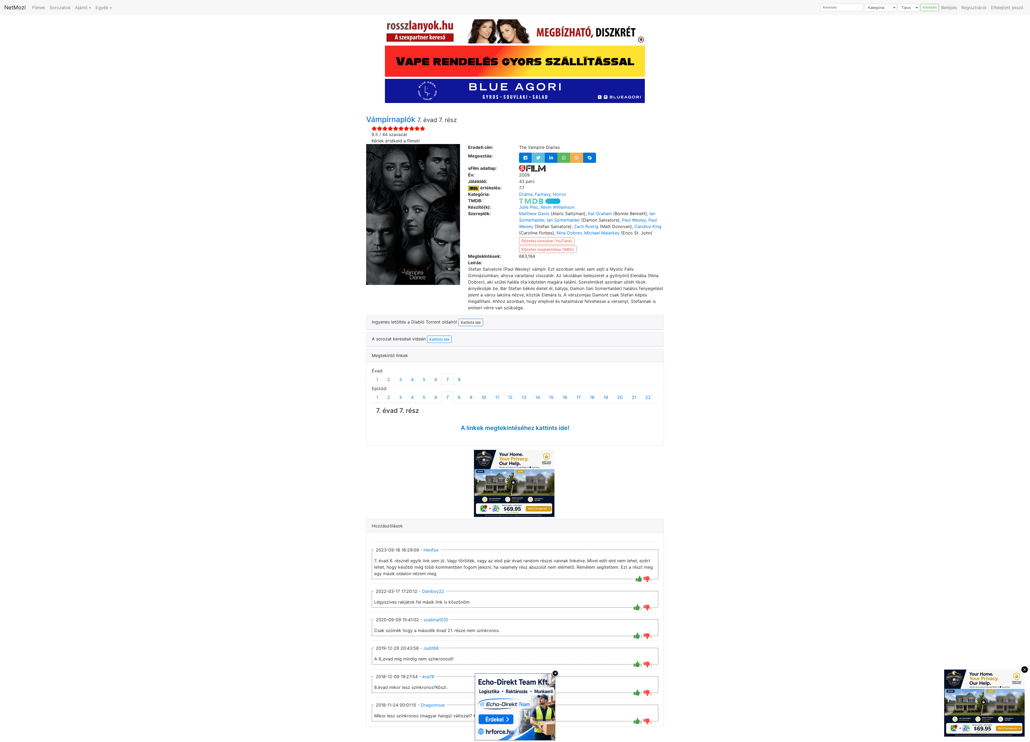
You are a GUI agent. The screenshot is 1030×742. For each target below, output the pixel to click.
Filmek (38, 7)
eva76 (428, 676)
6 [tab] (436, 379)
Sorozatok (60, 7)
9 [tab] (471, 397)
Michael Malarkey (602, 233)
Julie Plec (528, 207)
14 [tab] (537, 397)
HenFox (431, 550)
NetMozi (15, 7)
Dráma (525, 194)
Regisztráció (974, 7)
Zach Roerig (586, 226)
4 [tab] (412, 379)
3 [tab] (400, 379)
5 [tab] (424, 379)
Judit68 (431, 648)
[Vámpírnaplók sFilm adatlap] (532, 168)
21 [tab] (634, 397)
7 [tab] (447, 379)
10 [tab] (483, 397)
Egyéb (101, 7)
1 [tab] (377, 379)
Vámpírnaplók (391, 119)
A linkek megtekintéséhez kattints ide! (515, 427)
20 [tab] (620, 397)
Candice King (647, 226)
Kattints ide (439, 339)
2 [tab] (388, 379)
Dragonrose (433, 705)
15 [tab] (551, 397)
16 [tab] (565, 397)
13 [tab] (524, 397)
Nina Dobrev (569, 233)
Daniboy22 (433, 591)
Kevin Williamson (558, 207)
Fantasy (542, 194)
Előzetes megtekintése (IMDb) (547, 249)
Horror (559, 194)
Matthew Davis (534, 213)
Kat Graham (600, 213)
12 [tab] (510, 397)
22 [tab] (648, 397)
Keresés (930, 7)
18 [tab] (592, 397)
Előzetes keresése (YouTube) (546, 240)
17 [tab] (578, 397)
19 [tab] (606, 397)
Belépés (949, 7)
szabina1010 (436, 619)
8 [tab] (459, 379)
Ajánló (81, 7)
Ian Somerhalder (563, 220)
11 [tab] (497, 397)
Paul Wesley (634, 220)
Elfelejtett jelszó (1007, 7)
